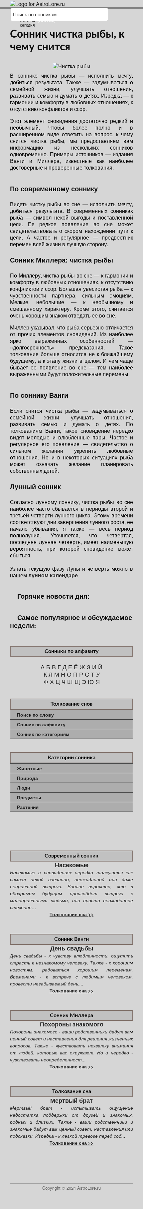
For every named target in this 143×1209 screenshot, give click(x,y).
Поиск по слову (35, 714)
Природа (27, 778)
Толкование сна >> (71, 914)
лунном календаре (53, 575)
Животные (29, 768)
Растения (28, 807)
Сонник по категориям (43, 734)
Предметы (29, 797)
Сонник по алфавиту (41, 724)
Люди (23, 787)
